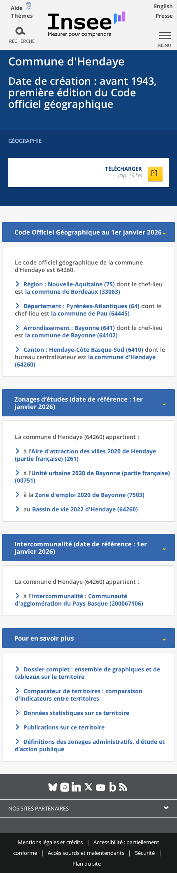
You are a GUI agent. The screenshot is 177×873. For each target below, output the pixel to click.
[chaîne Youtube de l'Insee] (100, 790)
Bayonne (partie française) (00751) (92, 476)
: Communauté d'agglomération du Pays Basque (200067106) (79, 599)
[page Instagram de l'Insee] (65, 790)
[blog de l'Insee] (112, 790)
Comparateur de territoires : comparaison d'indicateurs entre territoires (78, 694)
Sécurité (145, 853)
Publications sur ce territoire (64, 727)
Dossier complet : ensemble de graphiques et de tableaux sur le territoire (87, 672)
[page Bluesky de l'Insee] (53, 790)
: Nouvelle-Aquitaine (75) (69, 284)
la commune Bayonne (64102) (71, 335)
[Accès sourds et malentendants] (28, 8)
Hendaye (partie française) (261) (85, 454)
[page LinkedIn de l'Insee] (77, 790)
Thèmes (22, 16)
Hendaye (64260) (85, 509)
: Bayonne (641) (69, 328)
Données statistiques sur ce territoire (76, 713)
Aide (17, 8)
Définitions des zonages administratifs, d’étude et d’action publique (90, 745)
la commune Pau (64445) (90, 313)
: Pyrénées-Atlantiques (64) (81, 306)
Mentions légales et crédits (50, 842)
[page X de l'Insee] (89, 790)
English (163, 6)
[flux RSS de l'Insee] (124, 790)
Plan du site (86, 863)
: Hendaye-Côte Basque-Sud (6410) (83, 349)
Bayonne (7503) (89, 495)
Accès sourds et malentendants (86, 853)
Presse (164, 15)
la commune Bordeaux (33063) (72, 291)
